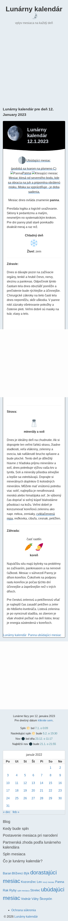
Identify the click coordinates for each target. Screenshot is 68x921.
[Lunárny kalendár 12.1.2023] (15, 133)
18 (17, 790)
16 (60, 783)
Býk (26, 873)
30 (60, 798)
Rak (5, 890)
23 (60, 790)
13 (33, 783)
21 (41, 790)
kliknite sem (45, 720)
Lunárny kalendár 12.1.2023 (37, 135)
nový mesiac (48, 882)
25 (17, 798)
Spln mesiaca (14, 854)
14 (41, 783)
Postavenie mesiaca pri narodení (30, 835)
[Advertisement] (34, 65)
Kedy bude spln (16, 828)
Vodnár (26, 899)
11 (16, 783)
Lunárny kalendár (34, 9)
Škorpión (45, 899)
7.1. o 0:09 (41, 728)
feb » (16, 812)
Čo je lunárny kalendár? (22, 861)
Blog (6, 821)
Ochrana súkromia (23, 910)
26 (25, 798)
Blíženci (17, 873)
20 (33, 790)
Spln (23, 728)
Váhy (35, 899)
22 (50, 790)
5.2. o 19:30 (50, 733)
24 (8, 798)
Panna (32, 635)
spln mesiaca (23, 890)
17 (8, 790)
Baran (7, 873)
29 (50, 798)
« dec (6, 812)
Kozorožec (28, 882)
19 (25, 790)
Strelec (35, 890)
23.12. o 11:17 (44, 738)
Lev (39, 882)
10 (8, 783)
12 (25, 783)
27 (33, 798)
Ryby (13, 890)
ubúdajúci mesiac (49, 635)
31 (8, 805)
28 (41, 798)
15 (50, 783)
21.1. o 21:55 (48, 744)
